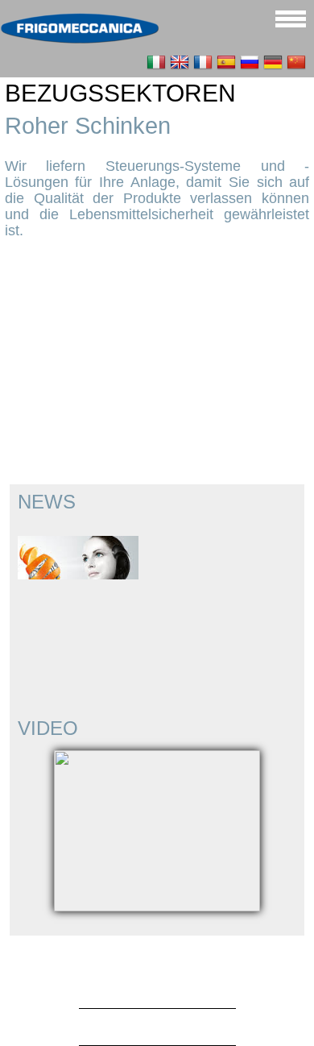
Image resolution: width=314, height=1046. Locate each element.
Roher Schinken (88, 126)
